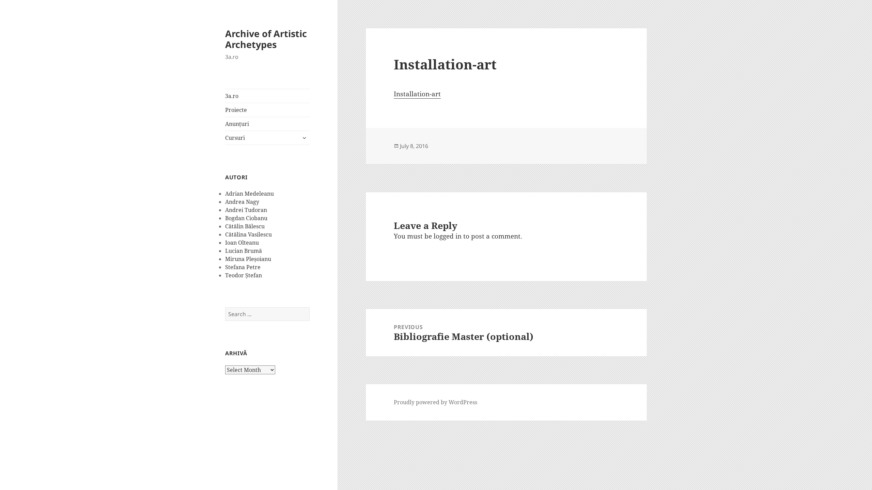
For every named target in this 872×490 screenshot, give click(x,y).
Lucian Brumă (243, 251)
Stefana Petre (243, 267)
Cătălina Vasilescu (248, 234)
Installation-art (417, 93)
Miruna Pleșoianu (248, 259)
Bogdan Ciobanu (246, 218)
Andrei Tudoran (246, 210)
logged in (448, 236)
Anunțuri (237, 124)
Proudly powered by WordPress (435, 402)
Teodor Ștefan (243, 275)
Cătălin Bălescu (245, 226)
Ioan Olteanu (242, 242)
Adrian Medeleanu (249, 193)
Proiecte (236, 110)
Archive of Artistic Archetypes (266, 39)
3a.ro (231, 96)
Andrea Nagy (242, 202)
